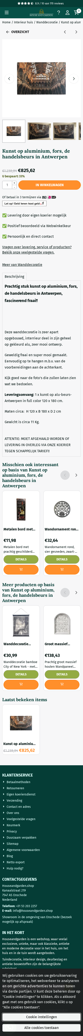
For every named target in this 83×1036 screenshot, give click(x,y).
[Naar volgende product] (76, 32)
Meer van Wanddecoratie (22, 265)
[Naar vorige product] (65, 32)
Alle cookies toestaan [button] (41, 1028)
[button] (6, 12)
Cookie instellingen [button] (41, 1017)
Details (21, 559)
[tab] (14, 277)
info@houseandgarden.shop (33, 911)
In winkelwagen (50, 185)
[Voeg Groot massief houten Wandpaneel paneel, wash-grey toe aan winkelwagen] (62, 684)
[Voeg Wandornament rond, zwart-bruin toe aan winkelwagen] (62, 570)
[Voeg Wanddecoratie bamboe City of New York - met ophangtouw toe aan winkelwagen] (21, 684)
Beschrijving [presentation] (14, 276)
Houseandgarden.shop (18, 886)
